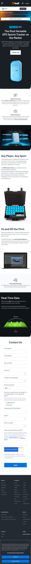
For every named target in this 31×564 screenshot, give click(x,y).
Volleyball (3, 487)
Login (24, 531)
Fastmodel (25, 499)
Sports (3, 480)
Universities (4, 514)
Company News (26, 519)
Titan (24, 487)
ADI (24, 501)
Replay (15, 489)
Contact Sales (26, 534)
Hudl (15, 499)
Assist (15, 503)
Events (24, 523)
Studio (15, 483)
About (24, 512)
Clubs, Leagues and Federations (8, 519)
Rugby (2, 489)
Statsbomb (26, 494)
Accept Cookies (15, 561)
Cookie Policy (22, 549)
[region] (15, 552)
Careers (24, 521)
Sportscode (17, 485)
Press (24, 517)
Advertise (25, 514)
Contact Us (23, 8)
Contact (3, 531)
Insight (15, 487)
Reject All (15, 557)
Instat (24, 492)
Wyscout (16, 492)
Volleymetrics (17, 501)
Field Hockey (4, 494)
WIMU (24, 485)
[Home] (15, 3)
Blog (2, 536)
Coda (24, 483)
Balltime (25, 496)
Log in (27, 3)
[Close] (29, 542)
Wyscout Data (17, 494)
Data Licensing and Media (7, 517)
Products (16, 480)
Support (3, 534)
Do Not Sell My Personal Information (15, 552)
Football (3, 483)
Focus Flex (16, 496)
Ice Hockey (3, 492)
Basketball (3, 485)
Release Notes (26, 503)
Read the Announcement (15, 18)
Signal (24, 489)
